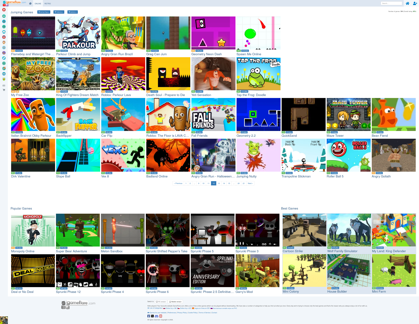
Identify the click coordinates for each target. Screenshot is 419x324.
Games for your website (158, 312)
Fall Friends (199, 135)
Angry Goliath (381, 176)
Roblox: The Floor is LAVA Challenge (172, 135)
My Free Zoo (20, 94)
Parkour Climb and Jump (73, 54)
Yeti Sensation (201, 94)
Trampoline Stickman (296, 176)
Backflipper (64, 135)
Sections (73, 12)
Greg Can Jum (156, 54)
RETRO (48, 3)
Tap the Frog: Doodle (251, 94)
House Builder (337, 291)
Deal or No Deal (22, 291)
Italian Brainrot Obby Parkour (31, 135)
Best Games (289, 208)
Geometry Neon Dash (206, 54)
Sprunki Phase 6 (157, 291)
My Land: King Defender (389, 251)
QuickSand (289, 135)
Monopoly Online (22, 251)
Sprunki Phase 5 (202, 251)
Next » (250, 183)
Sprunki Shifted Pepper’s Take (166, 251)
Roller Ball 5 (335, 176)
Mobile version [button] (176, 302)
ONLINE (39, 3)
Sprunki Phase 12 (68, 291)
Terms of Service (204, 312)
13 (219, 183)
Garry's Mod (244, 291)
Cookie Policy (192, 312)
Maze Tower (335, 135)
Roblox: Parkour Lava (116, 94)
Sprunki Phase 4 (112, 291)
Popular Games (21, 208)
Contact (214, 312)
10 (203, 183)
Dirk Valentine (20, 176)
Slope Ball (63, 176)
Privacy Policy (182, 312)
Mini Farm (379, 291)
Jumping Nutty (247, 176)
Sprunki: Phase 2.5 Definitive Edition (216, 291)
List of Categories (155, 308)
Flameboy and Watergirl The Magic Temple (41, 54)
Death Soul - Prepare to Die (165, 94)
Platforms (59, 12)
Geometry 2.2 (246, 135)
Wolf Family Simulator (342, 251)
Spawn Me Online (249, 54)
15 (229, 183)
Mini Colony (291, 291)
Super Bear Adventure (71, 251)
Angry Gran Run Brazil (117, 54)
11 (209, 183)
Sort (44, 12)
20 (239, 183)
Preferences (172, 312)
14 (224, 183)
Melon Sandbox (112, 251)
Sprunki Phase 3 (247, 251)
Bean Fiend (380, 135)
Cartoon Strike (293, 251)
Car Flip (106, 135)
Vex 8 (105, 176)
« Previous (178, 183)
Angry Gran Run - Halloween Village (216, 176)
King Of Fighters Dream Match (77, 94)
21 (244, 183)
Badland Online (157, 176)
